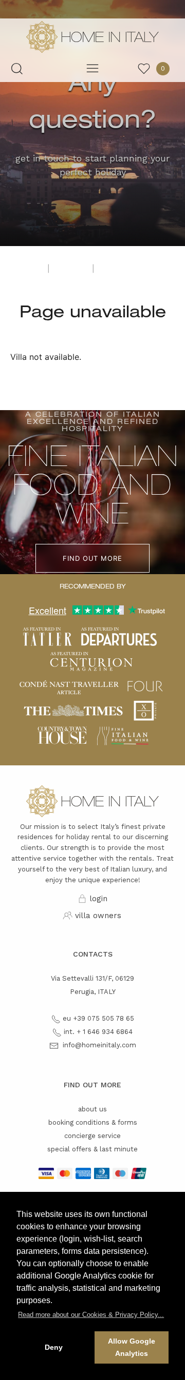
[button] (90, 1315)
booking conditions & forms (92, 1122)
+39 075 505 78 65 (103, 1018)
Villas (71, 269)
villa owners (98, 915)
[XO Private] (145, 710)
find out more (92, 558)
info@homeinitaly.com (99, 1045)
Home (27, 269)
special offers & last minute (92, 1149)
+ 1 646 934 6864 (105, 1032)
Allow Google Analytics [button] (131, 1347)
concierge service (92, 1136)
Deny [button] (54, 1347)
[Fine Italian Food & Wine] (122, 734)
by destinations (133, 269)
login (98, 898)
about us (92, 1109)
